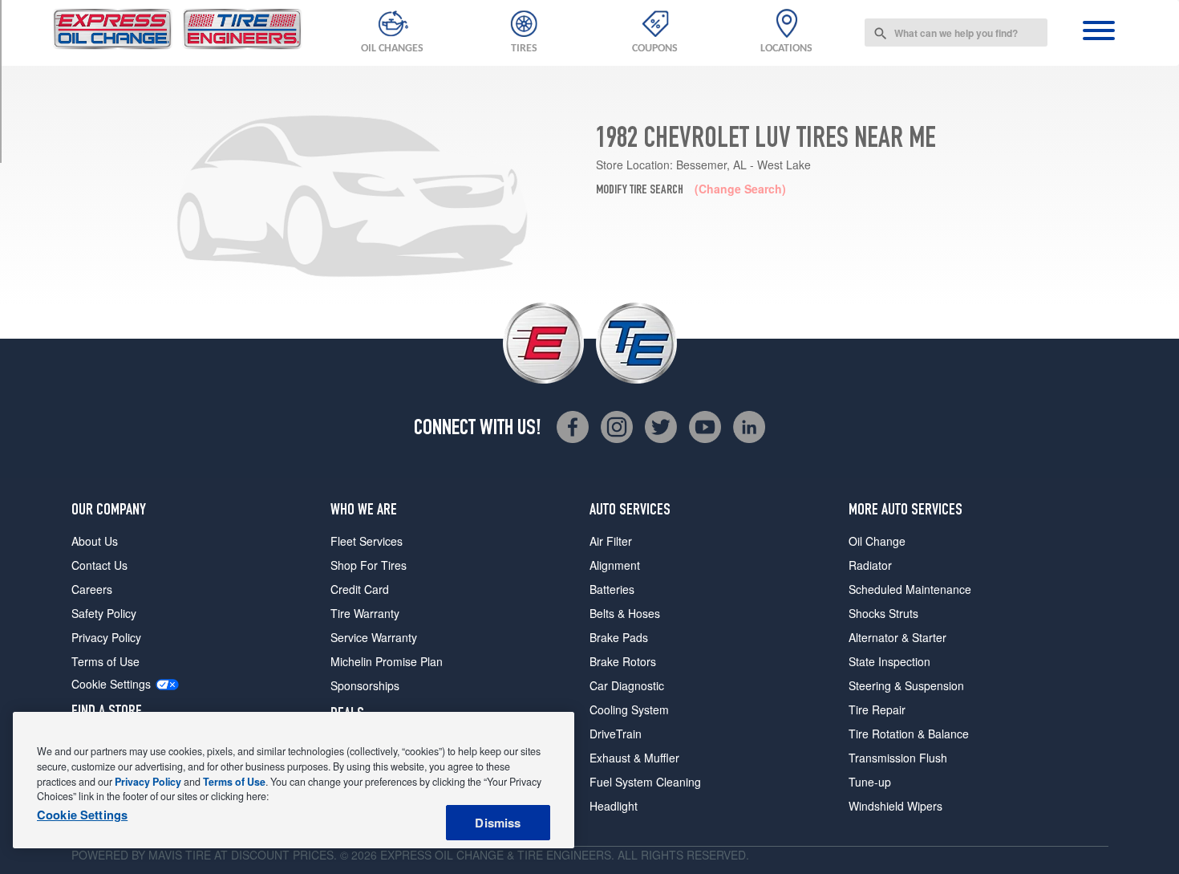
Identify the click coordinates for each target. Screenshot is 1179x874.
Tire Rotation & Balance (909, 734)
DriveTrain (616, 734)
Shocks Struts (883, 613)
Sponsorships (364, 685)
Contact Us (99, 565)
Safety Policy (103, 613)
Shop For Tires (368, 565)
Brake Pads (619, 637)
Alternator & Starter (897, 637)
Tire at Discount (237, 855)
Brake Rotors (623, 661)
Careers (91, 589)
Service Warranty (373, 637)
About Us (94, 541)
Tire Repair (877, 709)
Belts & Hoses (625, 613)
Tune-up (870, 782)
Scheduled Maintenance (910, 589)
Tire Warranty (364, 613)
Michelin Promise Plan (386, 661)
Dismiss (498, 822)
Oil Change (877, 541)
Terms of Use (105, 661)
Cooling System (629, 709)
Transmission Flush (898, 758)
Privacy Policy (106, 637)
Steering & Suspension (906, 685)
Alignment (615, 565)
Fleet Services (366, 541)
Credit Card (359, 589)
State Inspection (889, 661)
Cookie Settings (111, 684)
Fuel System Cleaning (645, 782)
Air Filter (611, 541)
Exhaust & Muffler (634, 758)
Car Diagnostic (627, 685)
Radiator (870, 565)
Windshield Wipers (895, 806)
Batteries (612, 589)
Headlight (614, 806)
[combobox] (956, 32)
